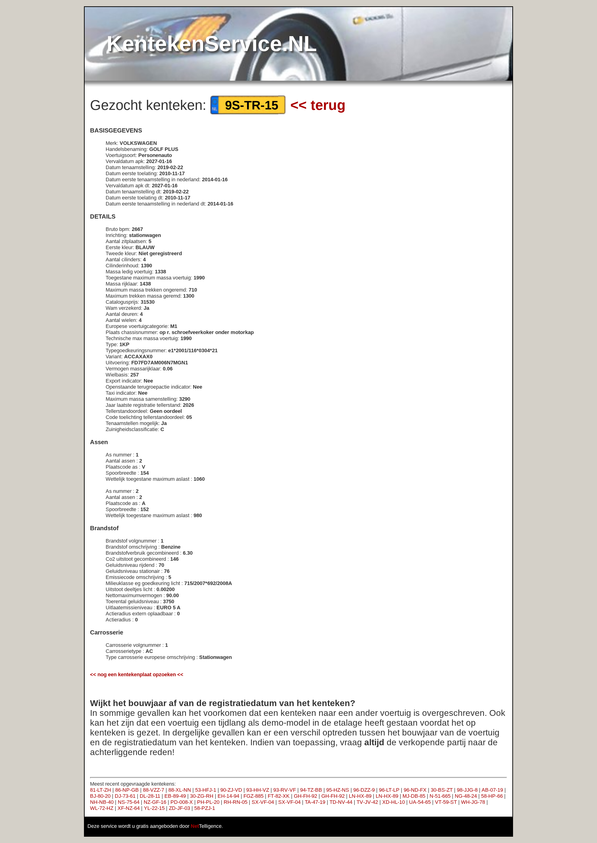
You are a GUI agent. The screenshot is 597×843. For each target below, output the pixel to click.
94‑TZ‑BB (311, 790)
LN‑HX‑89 (360, 796)
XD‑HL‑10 (393, 802)
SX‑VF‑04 (263, 802)
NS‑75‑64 (128, 802)
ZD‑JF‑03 (179, 808)
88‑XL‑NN (179, 790)
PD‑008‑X (181, 802)
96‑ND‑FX (415, 790)
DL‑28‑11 (150, 796)
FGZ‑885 (253, 796)
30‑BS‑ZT (442, 790)
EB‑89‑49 (175, 796)
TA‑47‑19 (315, 802)
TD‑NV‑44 (341, 802)
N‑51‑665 (440, 796)
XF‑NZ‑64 (129, 808)
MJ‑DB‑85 (414, 796)
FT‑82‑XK (279, 796)
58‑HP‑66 (492, 796)
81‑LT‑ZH (100, 790)
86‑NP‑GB (127, 790)
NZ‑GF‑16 (155, 802)
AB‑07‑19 (492, 790)
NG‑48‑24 (466, 796)
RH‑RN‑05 (235, 802)
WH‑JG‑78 (473, 802)
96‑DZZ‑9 (364, 790)
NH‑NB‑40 (102, 802)
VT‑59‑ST (446, 802)
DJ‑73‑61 (125, 796)
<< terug (318, 105)
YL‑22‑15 (154, 808)
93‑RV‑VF (284, 790)
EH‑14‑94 (228, 796)
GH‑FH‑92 (305, 796)
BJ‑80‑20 (100, 796)
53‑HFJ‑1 (205, 790)
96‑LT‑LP (389, 790)
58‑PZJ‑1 (204, 808)
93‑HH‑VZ (257, 790)
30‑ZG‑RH (201, 796)
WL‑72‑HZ (101, 808)
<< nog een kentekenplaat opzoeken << (136, 674)
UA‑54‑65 (420, 802)
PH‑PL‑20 (208, 802)
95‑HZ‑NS (337, 790)
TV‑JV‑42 (367, 802)
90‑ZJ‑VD (231, 790)
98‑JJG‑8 (467, 790)
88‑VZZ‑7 (153, 790)
